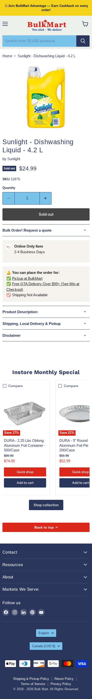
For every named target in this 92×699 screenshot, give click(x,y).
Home (7, 56)
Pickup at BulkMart (27, 278)
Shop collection (46, 505)
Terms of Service (33, 684)
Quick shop (25, 472)
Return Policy (64, 679)
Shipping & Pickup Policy (31, 679)
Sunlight (13, 159)
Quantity (8, 188)
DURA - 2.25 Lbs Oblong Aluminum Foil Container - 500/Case (24, 445)
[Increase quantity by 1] (46, 198)
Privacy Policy (61, 684)
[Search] (83, 41)
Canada (43, 646)
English (44, 633)
